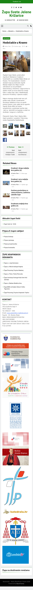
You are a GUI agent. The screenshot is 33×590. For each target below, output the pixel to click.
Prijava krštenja (8, 236)
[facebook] (12, 7)
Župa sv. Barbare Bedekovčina (13, 283)
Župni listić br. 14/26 (10, 224)
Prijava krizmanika (9, 247)
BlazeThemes (20, 583)
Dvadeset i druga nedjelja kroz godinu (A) (17, 1)
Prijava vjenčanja (9, 240)
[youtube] (21, 7)
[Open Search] (28, 26)
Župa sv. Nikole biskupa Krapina (13, 266)
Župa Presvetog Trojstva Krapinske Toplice (16, 292)
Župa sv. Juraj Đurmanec (11, 263)
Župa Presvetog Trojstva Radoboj (13, 270)
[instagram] (14, 7)
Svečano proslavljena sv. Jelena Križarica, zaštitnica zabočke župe (20, 193)
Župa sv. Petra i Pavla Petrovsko (13, 274)
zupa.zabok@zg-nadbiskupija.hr (17, 313)
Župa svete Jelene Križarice (16, 14)
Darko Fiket (8, 46)
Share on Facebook (5, 140)
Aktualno (6, 38)
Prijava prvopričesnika (10, 244)
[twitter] (16, 7)
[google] (18, 7)
